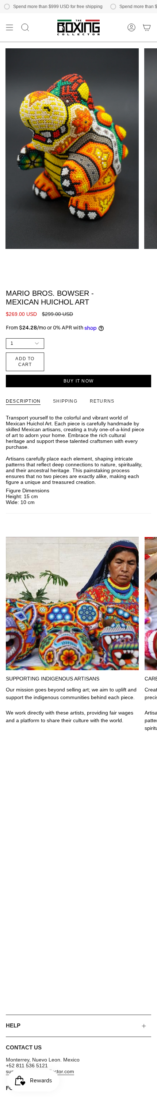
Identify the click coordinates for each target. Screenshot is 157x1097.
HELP (13, 1026)
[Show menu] (9, 27)
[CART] (146, 27)
